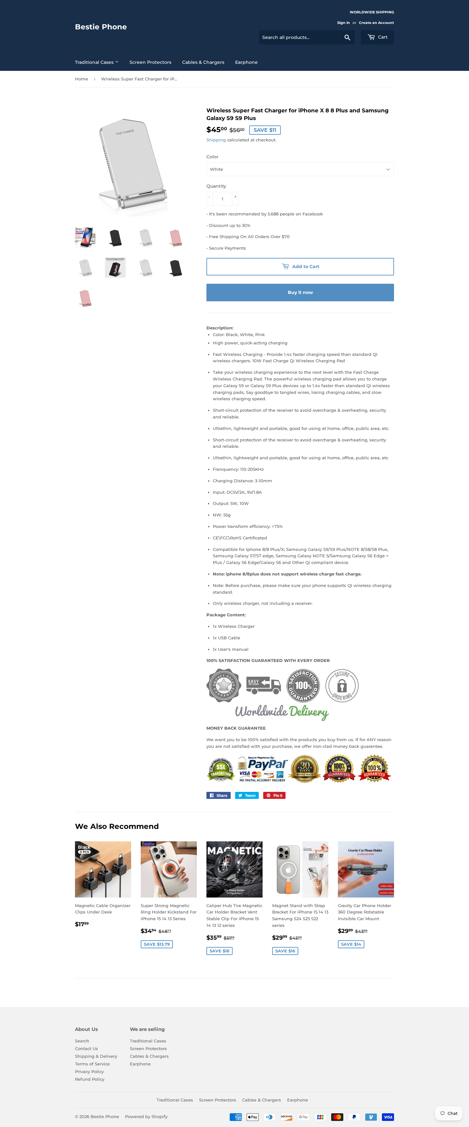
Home (81, 78)
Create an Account (376, 22)
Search (82, 1040)
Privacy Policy (89, 1071)
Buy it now (300, 292)
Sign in (343, 22)
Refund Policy (89, 1079)
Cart (382, 37)
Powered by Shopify (146, 1116)
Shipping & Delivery (96, 1056)
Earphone (246, 62)
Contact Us (86, 1048)
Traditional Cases (95, 62)
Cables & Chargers (203, 62)
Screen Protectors (150, 62)
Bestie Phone (101, 26)
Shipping (216, 139)
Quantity (216, 186)
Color (212, 157)
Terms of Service (92, 1063)
